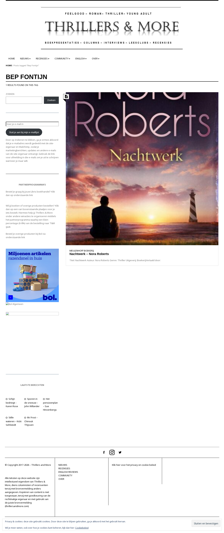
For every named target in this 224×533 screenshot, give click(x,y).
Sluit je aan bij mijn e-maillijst (24, 132)
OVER (95, 58)
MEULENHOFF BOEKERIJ (81, 250)
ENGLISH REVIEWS (68, 471)
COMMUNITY (61, 58)
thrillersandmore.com (17, 506)
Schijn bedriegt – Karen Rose (12, 402)
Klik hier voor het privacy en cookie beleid (134, 464)
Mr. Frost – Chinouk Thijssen (31, 421)
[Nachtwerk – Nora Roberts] (142, 168)
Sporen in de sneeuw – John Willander (32, 402)
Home (9, 65)
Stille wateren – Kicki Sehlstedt (14, 421)
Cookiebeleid (82, 527)
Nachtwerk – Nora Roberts (89, 254)
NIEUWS (24, 58)
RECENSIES (42, 58)
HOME (11, 58)
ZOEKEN (10, 94)
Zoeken (51, 100)
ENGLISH (80, 58)
